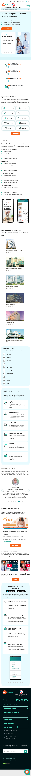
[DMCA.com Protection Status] (6, 763)
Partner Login (21, 1)
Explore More (15, 545)
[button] (15, 705)
